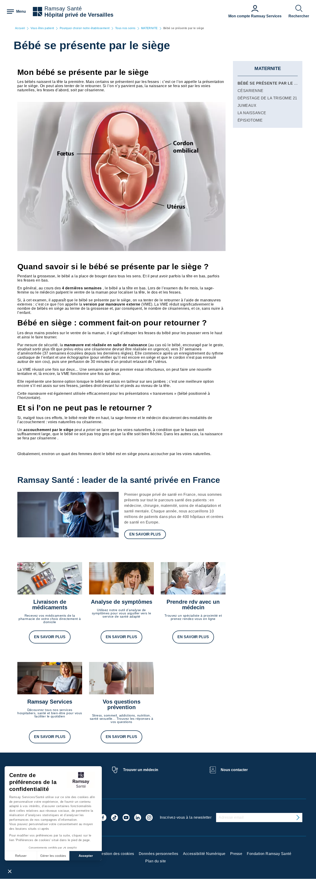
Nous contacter (234, 770)
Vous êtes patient (42, 28)
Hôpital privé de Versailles (78, 15)
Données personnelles (158, 854)
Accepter (86, 856)
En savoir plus (145, 534)
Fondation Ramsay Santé (269, 854)
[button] (9, 871)
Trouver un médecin (140, 770)
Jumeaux (247, 105)
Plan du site (155, 861)
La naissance (252, 113)
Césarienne (250, 91)
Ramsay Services (49, 701)
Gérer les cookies (53, 856)
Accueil (20, 28)
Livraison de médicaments (49, 604)
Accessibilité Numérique (204, 854)
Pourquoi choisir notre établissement (85, 28)
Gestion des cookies (116, 854)
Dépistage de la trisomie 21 (267, 98)
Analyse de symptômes (121, 602)
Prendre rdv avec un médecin (193, 604)
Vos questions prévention (121, 704)
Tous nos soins (125, 28)
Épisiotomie (250, 120)
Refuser (21, 856)
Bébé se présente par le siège (272, 83)
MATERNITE (149, 28)
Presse (236, 854)
